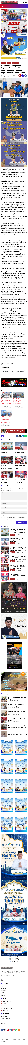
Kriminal (3, 995)
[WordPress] (10, 1030)
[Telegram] (22, 436)
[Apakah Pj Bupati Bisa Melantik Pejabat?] (4, 720)
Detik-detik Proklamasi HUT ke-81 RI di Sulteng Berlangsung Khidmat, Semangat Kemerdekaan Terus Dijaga (7, 481)
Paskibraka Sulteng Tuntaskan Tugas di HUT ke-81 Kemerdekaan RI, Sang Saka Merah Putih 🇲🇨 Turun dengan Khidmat (21, 467)
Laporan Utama (15, 63)
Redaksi (3, 1023)
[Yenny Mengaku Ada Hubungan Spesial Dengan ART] (4, 713)
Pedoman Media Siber (7, 1021)
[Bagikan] (25, 75)
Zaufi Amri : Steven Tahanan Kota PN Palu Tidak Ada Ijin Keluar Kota (17, 733)
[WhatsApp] (25, 436)
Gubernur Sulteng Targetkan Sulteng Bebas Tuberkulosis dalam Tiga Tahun (20, 452)
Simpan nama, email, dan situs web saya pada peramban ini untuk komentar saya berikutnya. (14, 517)
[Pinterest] (8, 1030)
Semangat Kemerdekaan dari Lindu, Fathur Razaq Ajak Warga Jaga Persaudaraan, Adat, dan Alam (6, 467)
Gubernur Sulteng (7, 1008)
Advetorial (4, 63)
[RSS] (19, 1030)
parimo (4, 1003)
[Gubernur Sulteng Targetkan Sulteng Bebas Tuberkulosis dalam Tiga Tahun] (21, 446)
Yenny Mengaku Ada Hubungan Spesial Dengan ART (16, 712)
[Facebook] (17, 436)
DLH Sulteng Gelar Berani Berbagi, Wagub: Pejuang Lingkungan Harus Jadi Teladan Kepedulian (17, 698)
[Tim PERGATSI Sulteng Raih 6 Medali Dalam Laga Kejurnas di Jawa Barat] (18, 395)
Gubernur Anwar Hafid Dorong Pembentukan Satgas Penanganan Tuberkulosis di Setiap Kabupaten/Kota (7, 452)
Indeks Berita (4, 1016)
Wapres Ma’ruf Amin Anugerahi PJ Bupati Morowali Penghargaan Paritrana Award (17, 726)
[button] (21, 2)
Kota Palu (9, 63)
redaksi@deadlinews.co (10, 980)
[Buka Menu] (23, 2)
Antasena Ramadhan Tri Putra (6, 75)
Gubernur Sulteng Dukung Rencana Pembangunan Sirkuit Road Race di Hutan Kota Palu (6, 402)
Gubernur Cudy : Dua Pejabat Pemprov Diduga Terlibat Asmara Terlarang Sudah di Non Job (17, 705)
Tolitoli (4, 1006)
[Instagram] (13, 1030)
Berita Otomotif (7, 1001)
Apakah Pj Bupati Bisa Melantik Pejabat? (16, 719)
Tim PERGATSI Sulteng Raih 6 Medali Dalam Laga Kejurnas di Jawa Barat (18, 402)
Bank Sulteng (6, 1010)
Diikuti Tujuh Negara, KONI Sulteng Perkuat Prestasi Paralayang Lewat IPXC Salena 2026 (6, 419)
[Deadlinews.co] (9, 2)
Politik (2, 993)
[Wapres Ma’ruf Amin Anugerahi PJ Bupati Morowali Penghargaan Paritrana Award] (4, 727)
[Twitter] (19, 436)
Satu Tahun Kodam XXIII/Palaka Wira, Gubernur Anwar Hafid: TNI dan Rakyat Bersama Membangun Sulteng (21, 481)
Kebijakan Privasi (5, 1019)
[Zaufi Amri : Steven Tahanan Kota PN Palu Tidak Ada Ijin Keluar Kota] (4, 734)
